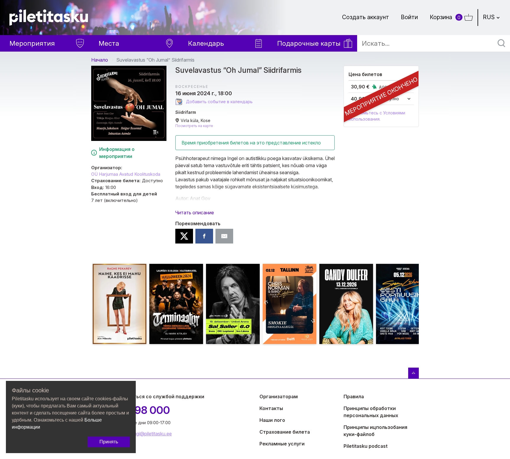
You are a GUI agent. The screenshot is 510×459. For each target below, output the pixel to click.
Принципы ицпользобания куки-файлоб (375, 430)
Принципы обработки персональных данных (371, 411)
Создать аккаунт (365, 17)
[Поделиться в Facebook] (204, 236)
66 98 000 (144, 410)
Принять (108, 441)
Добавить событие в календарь (219, 101)
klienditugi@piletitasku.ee (145, 434)
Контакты (271, 408)
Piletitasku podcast (366, 446)
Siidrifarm (185, 112)
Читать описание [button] (194, 212)
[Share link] (224, 236)
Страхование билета (284, 432)
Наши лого (272, 420)
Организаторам (278, 396)
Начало (99, 60)
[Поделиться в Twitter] (184, 236)
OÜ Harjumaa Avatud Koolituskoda (125, 174)
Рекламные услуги (282, 444)
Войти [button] (409, 17)
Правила (354, 396)
